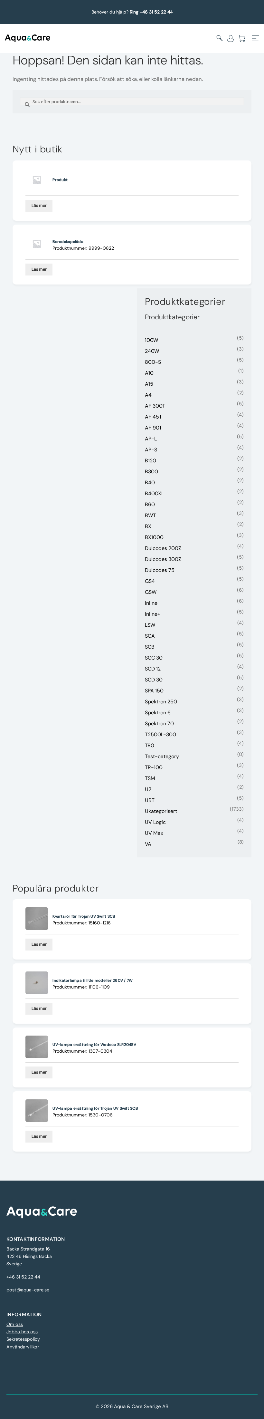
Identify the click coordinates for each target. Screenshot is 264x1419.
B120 (150, 460)
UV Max (154, 833)
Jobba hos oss (22, 1332)
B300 (151, 471)
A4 (148, 394)
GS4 (150, 581)
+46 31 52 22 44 (23, 1277)
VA (148, 844)
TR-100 (154, 767)
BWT (150, 515)
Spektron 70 (159, 723)
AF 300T (155, 405)
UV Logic (155, 822)
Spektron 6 (158, 712)
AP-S (151, 449)
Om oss (14, 1324)
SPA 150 (154, 690)
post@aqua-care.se (27, 1290)
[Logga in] (231, 38)
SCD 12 (153, 668)
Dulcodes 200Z (163, 548)
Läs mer (39, 205)
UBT (150, 800)
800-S (153, 362)
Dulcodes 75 (159, 570)
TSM (150, 778)
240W (152, 351)
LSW (150, 625)
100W (151, 340)
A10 (149, 373)
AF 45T (153, 416)
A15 (149, 384)
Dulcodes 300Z (163, 559)
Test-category (162, 756)
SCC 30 (154, 657)
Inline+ (152, 614)
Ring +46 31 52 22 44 (151, 12)
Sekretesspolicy (23, 1339)
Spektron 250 (161, 701)
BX (148, 526)
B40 (150, 482)
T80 (149, 745)
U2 (148, 789)
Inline (151, 603)
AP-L (151, 438)
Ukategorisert (161, 811)
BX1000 (154, 537)
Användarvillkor (22, 1347)
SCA (150, 635)
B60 (150, 504)
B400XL (154, 493)
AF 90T (153, 427)
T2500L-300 (160, 734)
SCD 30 (154, 679)
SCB (150, 646)
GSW (150, 592)
